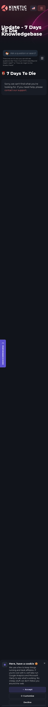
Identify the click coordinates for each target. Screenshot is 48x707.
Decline (27, 702)
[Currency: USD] (33, 8)
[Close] (44, 663)
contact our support (15, 90)
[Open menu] (41, 8)
